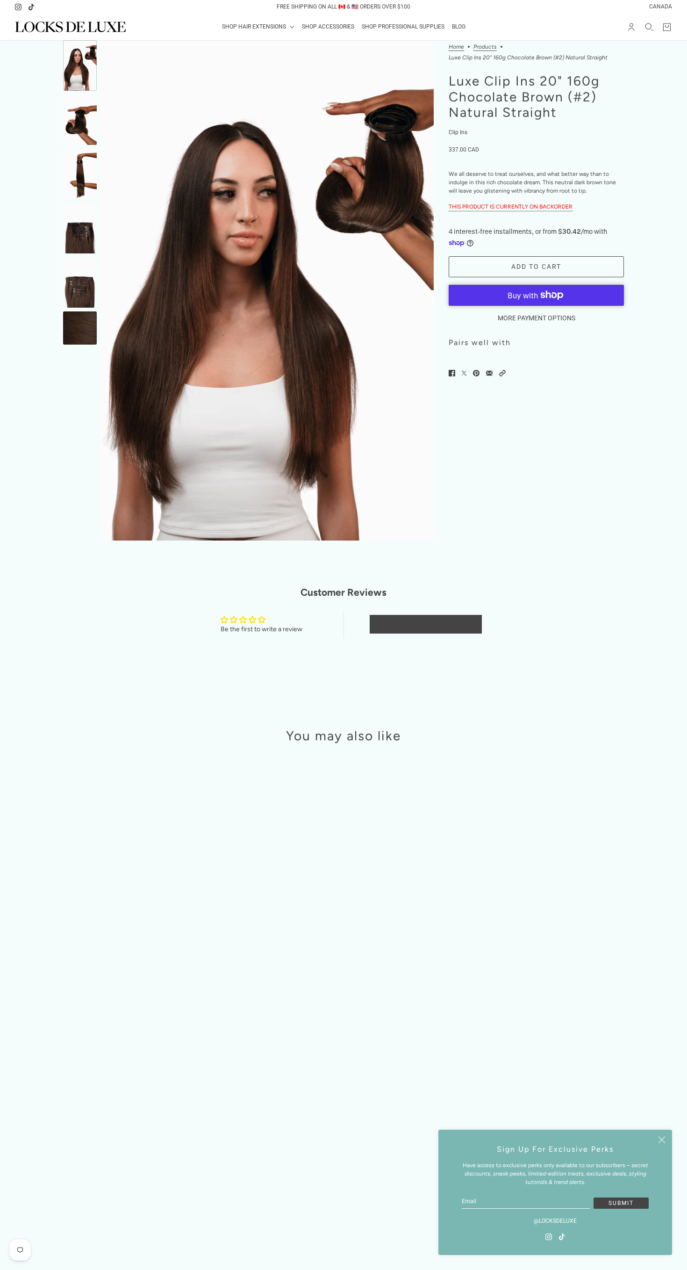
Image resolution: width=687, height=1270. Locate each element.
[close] (661, 1140)
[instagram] (18, 7)
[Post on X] (464, 373)
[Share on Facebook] (452, 373)
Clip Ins (458, 132)
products (485, 47)
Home (456, 47)
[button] (502, 373)
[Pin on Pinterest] (476, 373)
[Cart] (667, 27)
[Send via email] (489, 373)
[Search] (649, 27)
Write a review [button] (426, 624)
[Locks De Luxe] (70, 27)
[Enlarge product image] (267, 290)
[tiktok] (31, 7)
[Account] (631, 27)
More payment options (536, 318)
